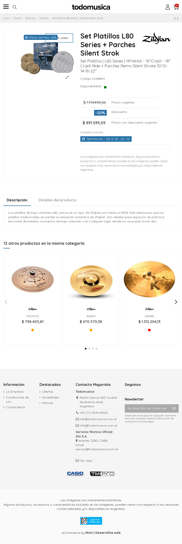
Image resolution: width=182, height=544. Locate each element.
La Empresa (15, 392)
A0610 (91, 316)
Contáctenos (15, 407)
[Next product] (178, 18)
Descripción (17, 200)
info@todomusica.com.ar (98, 419)
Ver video (61, 38)
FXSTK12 (32, 316)
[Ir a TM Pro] (102, 473)
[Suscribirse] (174, 408)
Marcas (47, 403)
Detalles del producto (58, 200)
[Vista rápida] (33, 303)
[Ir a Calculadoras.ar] (75, 473)
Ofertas (47, 392)
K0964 (149, 316)
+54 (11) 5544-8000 (94, 413)
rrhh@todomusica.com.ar (98, 425)
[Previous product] (175, 18)
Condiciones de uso (17, 399)
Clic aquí (86, 460)
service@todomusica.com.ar (97, 449)
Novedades (50, 397)
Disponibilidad (91, 86)
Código (85, 79)
